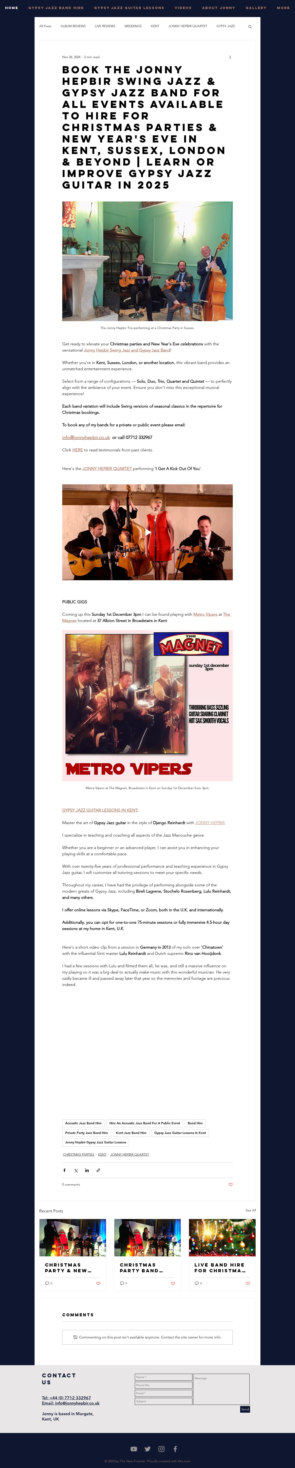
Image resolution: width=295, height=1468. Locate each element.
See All (251, 1210)
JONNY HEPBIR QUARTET (187, 26)
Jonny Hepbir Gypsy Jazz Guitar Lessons (95, 1142)
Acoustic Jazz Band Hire (83, 1123)
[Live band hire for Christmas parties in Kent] (222, 1237)
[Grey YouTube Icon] (134, 1449)
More (220, 26)
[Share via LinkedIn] (87, 1170)
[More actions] (230, 57)
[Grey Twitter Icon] (148, 1449)
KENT (155, 26)
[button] (250, 26)
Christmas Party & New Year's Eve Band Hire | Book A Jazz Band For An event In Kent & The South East (72, 1267)
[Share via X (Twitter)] (76, 1170)
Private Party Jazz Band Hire (86, 1133)
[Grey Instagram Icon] (161, 1449)
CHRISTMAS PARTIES (78, 1154)
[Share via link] (98, 1170)
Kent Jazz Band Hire (131, 1133)
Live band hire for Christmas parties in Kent (221, 1267)
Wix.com (184, 1461)
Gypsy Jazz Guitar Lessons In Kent (180, 1133)
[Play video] (147, 532)
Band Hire (195, 1123)
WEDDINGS (133, 26)
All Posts (45, 26)
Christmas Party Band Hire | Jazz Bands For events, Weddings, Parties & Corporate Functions (139, 1267)
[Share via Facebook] (64, 1170)
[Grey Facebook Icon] (175, 1449)
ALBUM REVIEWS (73, 26)
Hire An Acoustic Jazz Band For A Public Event (144, 1123)
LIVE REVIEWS (105, 26)
